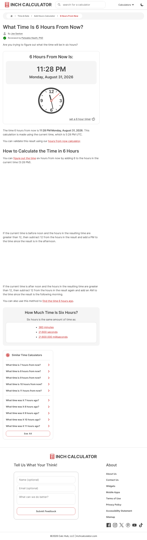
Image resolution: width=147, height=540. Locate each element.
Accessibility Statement (119, 510)
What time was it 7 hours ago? (22, 400)
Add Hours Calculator (44, 16)
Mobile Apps (113, 492)
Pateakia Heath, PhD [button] (32, 38)
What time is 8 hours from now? (23, 371)
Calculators (124, 4)
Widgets (110, 486)
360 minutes (46, 327)
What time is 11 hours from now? (24, 390)
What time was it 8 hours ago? (22, 406)
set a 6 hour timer (80, 119)
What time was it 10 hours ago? (23, 419)
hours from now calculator (64, 141)
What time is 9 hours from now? (23, 377)
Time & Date (23, 16)
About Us (111, 473)
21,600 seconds (48, 332)
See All (28, 433)
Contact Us (112, 479)
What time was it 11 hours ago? (23, 426)
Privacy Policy (113, 504)
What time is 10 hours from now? (24, 384)
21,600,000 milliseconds (53, 336)
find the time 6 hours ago (57, 300)
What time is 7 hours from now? (23, 364)
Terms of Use (113, 498)
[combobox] (84, 4)
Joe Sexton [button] (17, 33)
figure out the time (24, 158)
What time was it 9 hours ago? (22, 413)
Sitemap (110, 517)
